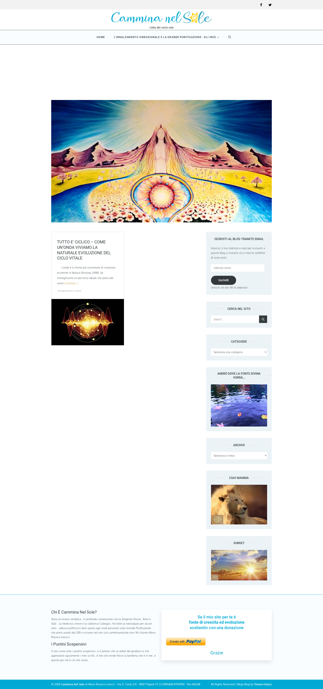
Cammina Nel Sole (72, 684)
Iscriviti (224, 280)
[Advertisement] (161, 72)
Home (101, 37)
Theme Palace (263, 684)
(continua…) (71, 283)
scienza (77, 290)
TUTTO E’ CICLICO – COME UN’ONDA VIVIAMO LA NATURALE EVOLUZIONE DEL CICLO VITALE (84, 250)
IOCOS (196, 684)
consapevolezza (65, 290)
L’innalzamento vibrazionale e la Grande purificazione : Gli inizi (165, 37)
